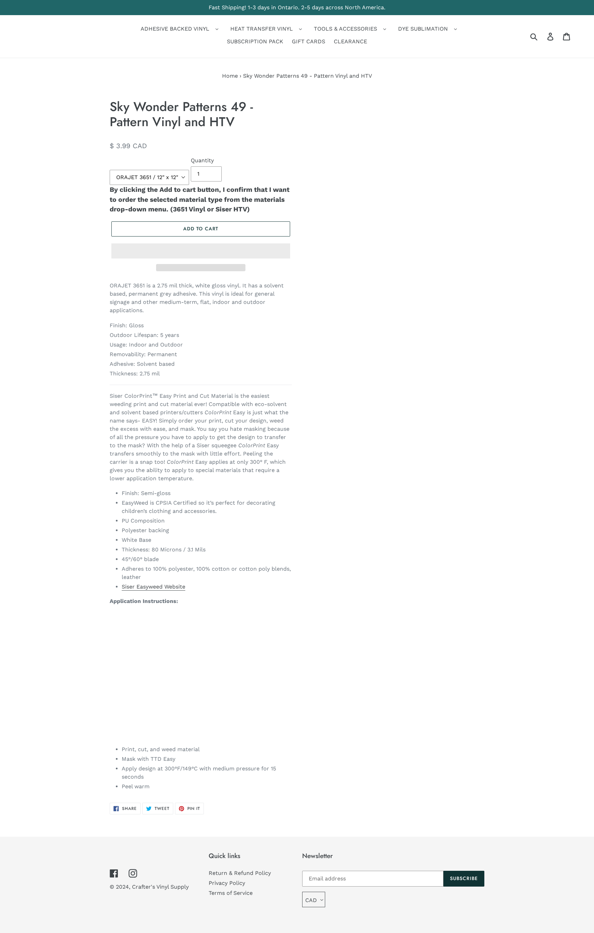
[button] (200, 251)
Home (230, 76)
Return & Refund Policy (240, 873)
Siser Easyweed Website (153, 586)
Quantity (202, 160)
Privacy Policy (227, 883)
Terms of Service (231, 893)
